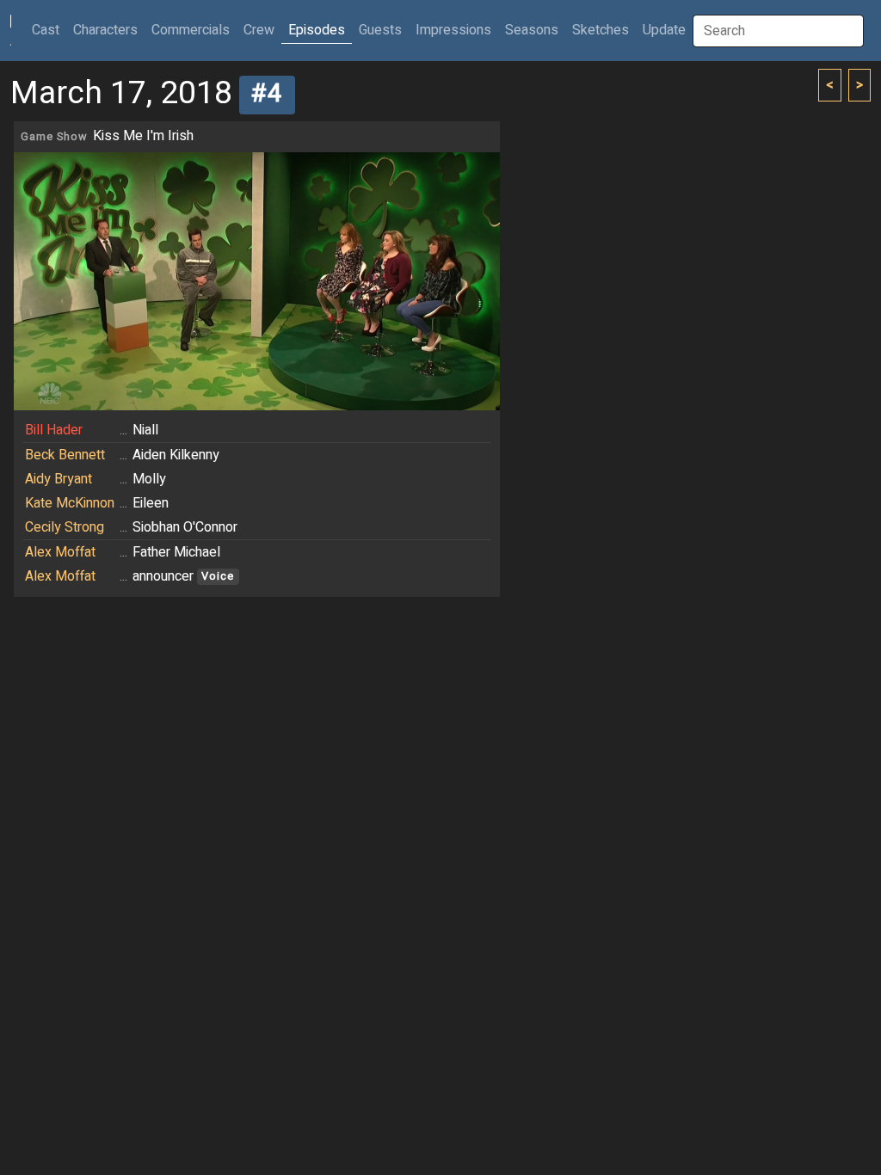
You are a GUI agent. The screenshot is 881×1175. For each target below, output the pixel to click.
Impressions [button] (453, 30)
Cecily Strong (64, 527)
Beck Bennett (65, 455)
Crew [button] (258, 30)
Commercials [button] (190, 30)
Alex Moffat (60, 552)
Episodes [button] (316, 30)
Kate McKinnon (69, 503)
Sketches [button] (600, 30)
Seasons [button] (531, 30)
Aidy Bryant (58, 479)
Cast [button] (49, 29)
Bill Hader (54, 430)
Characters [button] (105, 30)
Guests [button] (380, 30)
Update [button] (664, 30)
